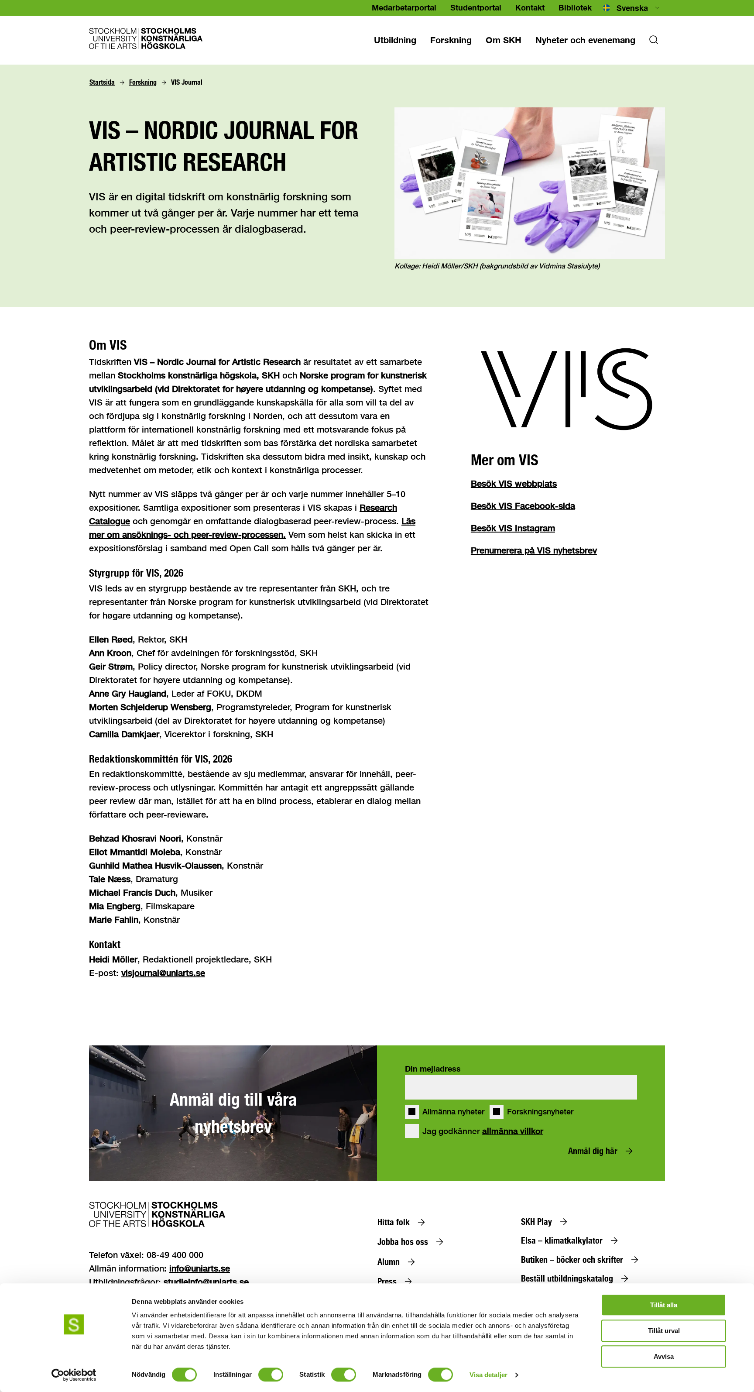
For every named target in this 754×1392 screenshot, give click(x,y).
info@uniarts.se (199, 1268)
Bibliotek (575, 7)
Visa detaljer (488, 1374)
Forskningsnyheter (540, 1111)
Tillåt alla (663, 1305)
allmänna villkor (512, 1131)
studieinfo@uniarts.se (206, 1282)
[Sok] (653, 42)
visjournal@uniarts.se (163, 973)
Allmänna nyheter (453, 1111)
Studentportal (475, 7)
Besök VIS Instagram (513, 528)
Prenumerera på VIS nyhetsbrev (534, 550)
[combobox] (632, 8)
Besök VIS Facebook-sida (523, 506)
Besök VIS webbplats (514, 483)
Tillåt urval (664, 1330)
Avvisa (664, 1356)
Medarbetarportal (404, 7)
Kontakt (530, 7)
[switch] (270, 1375)
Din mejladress (433, 1068)
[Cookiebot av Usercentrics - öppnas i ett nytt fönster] (74, 1375)
